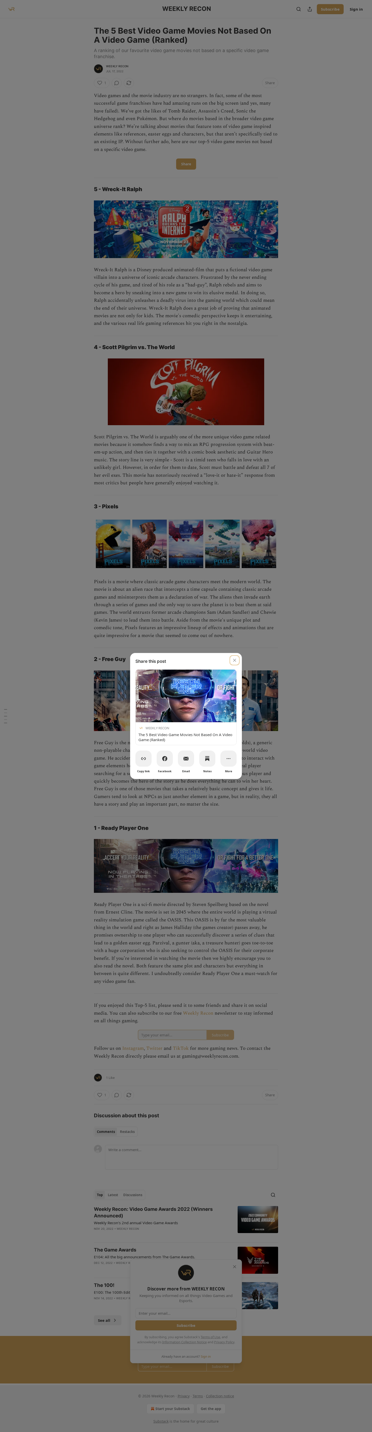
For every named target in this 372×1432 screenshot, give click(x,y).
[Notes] (207, 759)
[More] (228, 759)
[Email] (186, 759)
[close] (235, 660)
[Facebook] (165, 759)
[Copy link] (143, 759)
